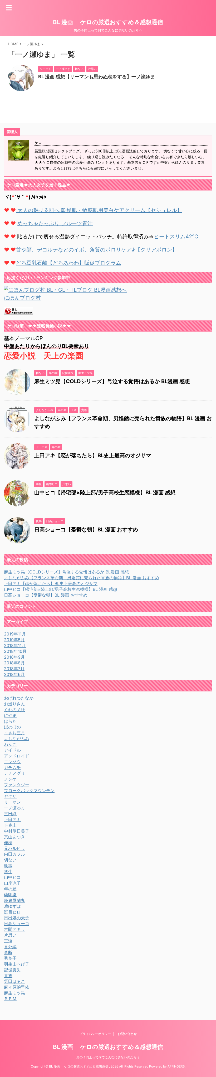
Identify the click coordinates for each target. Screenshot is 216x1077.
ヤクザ (10, 796)
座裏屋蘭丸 (14, 900)
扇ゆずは (12, 906)
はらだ (10, 721)
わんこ (10, 744)
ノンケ (10, 779)
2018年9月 (14, 657)
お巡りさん (14, 703)
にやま (10, 715)
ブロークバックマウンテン (29, 790)
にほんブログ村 (22, 298)
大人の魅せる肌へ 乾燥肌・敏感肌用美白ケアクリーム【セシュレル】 (99, 210)
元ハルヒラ (14, 848)
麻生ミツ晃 (14, 993)
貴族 (8, 975)
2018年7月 (14, 668)
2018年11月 (15, 645)
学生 (8, 871)
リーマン (12, 802)
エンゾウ (12, 761)
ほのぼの (12, 727)
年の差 (10, 888)
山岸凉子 (12, 883)
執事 (8, 865)
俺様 (8, 842)
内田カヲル (14, 854)
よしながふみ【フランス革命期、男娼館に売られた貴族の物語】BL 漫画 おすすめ (81, 577)
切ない (10, 860)
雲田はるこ (14, 981)
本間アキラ (14, 929)
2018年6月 (14, 674)
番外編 (10, 946)
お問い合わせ (127, 1034)
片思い (10, 935)
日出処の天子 (16, 917)
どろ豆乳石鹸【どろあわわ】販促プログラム (68, 263)
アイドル (12, 750)
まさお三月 (14, 732)
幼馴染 (10, 894)
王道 (8, 940)
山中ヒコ (12, 877)
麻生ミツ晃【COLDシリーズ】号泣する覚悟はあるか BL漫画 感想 (112, 381)
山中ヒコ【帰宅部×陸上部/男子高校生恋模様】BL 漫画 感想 (104, 492)
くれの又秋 (14, 709)
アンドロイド (16, 755)
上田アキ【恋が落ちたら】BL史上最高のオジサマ (92, 455)
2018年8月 (14, 662)
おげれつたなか (18, 698)
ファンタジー (16, 784)
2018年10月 (15, 651)
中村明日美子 (16, 831)
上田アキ (12, 819)
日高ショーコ (16, 923)
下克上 (10, 825)
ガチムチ (12, 767)
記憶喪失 (12, 969)
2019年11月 (15, 634)
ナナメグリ (14, 773)
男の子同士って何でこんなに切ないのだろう (108, 1057)
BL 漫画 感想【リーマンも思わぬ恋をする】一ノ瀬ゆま (96, 76)
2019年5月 (14, 639)
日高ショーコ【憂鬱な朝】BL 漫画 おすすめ (86, 529)
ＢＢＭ (10, 998)
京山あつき (14, 836)
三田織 (10, 813)
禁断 (8, 952)
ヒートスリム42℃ (176, 236)
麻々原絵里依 (16, 987)
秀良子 (10, 958)
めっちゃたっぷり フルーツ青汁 (55, 223)
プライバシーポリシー (95, 1034)
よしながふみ (16, 738)
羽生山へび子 (16, 964)
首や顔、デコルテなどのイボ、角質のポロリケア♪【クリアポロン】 (96, 250)
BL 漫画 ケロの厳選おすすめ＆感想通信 (108, 22)
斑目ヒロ (12, 912)
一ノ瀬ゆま (14, 808)
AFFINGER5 (176, 1066)
